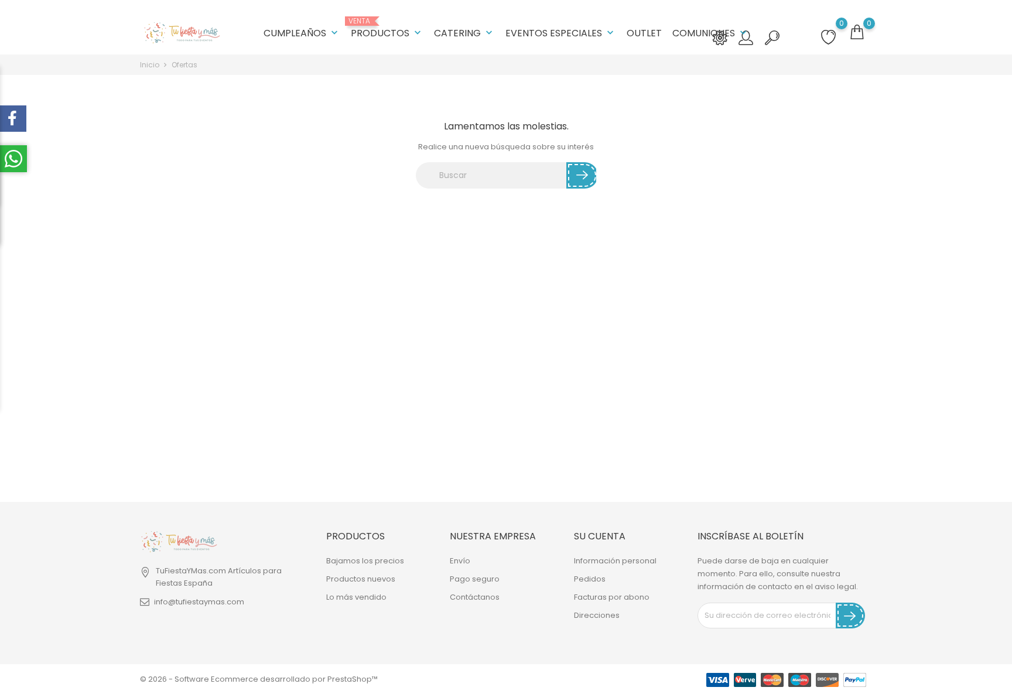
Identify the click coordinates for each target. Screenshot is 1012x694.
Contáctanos (475, 597)
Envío (460, 560)
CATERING (464, 33)
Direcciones (597, 615)
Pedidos (590, 578)
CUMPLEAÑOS (302, 33)
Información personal (615, 560)
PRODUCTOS (387, 28)
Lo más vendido (356, 597)
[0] (856, 32)
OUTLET (644, 33)
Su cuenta (599, 536)
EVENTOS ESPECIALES (560, 33)
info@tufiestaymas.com (199, 601)
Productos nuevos (360, 578)
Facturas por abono (611, 597)
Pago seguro (475, 578)
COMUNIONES (710, 33)
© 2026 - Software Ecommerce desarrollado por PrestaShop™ (259, 679)
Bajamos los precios (365, 560)
